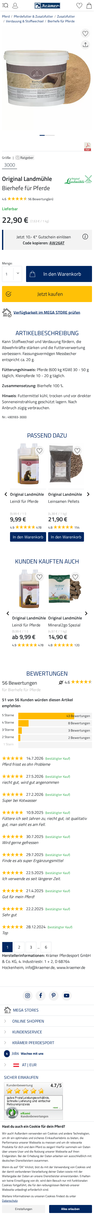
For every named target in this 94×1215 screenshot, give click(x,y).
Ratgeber (27, 157)
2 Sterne (8, 737)
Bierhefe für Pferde (61, 21)
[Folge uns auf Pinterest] (54, 996)
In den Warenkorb (28, 537)
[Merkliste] (79, 5)
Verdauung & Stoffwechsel (25, 21)
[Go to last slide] (6, 494)
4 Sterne (8, 722)
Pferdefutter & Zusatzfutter (33, 16)
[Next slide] (88, 494)
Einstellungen (23, 1208)
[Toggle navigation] (5, 5)
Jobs (24, 1053)
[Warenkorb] (89, 5)
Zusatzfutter (66, 16)
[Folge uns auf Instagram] (28, 996)
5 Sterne (8, 715)
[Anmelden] (15, 5)
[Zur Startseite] (47, 5)
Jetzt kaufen (50, 294)
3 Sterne (8, 729)
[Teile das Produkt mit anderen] (85, 44)
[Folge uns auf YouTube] (67, 996)
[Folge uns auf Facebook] (41, 996)
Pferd (6, 16)
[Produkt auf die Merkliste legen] (85, 33)
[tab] (42, 135)
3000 (9, 165)
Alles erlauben (70, 1208)
